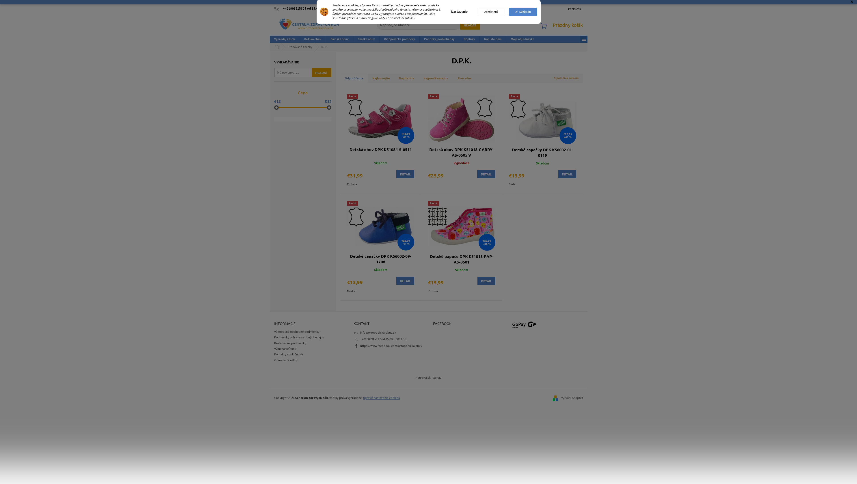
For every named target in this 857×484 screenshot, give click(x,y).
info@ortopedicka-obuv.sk (378, 333)
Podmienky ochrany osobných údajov (299, 337)
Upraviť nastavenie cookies (381, 398)
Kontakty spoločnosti (288, 354)
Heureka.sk (423, 378)
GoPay (437, 378)
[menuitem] (285, 39)
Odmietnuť (491, 12)
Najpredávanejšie (435, 78)
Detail (405, 174)
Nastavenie (459, 11)
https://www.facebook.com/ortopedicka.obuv (391, 346)
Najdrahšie (406, 78)
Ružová (352, 184)
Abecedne (465, 78)
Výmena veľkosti (285, 349)
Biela (512, 184)
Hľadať (470, 25)
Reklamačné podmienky (290, 343)
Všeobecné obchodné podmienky (296, 332)
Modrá (351, 291)
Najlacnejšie (381, 78)
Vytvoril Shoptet (572, 398)
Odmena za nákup (286, 360)
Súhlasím (525, 12)
